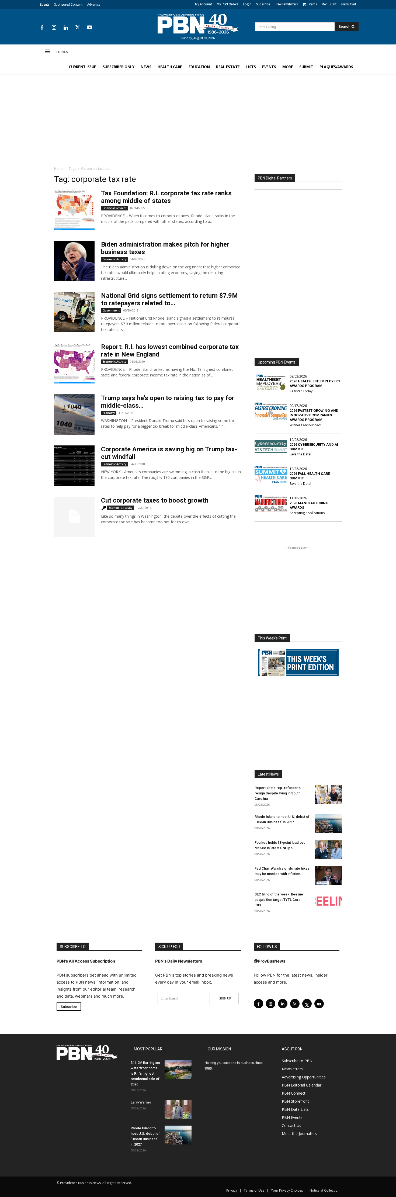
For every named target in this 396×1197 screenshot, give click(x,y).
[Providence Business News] (198, 24)
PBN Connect (293, 1093)
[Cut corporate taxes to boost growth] (74, 517)
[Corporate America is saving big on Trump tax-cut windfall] (74, 465)
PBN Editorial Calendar (301, 1085)
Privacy (231, 1190)
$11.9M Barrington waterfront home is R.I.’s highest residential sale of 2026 (145, 1073)
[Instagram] (53, 27)
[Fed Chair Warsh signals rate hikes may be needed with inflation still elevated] (328, 875)
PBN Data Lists (295, 1109)
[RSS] (295, 1003)
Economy (109, 413)
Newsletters (292, 1068)
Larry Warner (141, 1102)
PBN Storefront (295, 1101)
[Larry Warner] (178, 1109)
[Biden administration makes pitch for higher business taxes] (74, 261)
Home (59, 168)
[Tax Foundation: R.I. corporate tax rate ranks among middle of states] (74, 209)
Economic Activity (114, 259)
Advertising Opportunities (304, 1077)
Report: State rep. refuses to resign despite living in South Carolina (278, 793)
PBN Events (292, 1117)
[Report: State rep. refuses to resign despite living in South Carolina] (328, 794)
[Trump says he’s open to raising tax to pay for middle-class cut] (74, 414)
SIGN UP (225, 998)
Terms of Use (254, 1190)
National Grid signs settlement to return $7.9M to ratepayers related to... (169, 299)
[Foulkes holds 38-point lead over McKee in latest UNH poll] (328, 849)
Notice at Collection (324, 1190)
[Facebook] (42, 27)
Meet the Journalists (299, 1133)
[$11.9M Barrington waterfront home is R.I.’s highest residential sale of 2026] (178, 1069)
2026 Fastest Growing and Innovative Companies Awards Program (314, 415)
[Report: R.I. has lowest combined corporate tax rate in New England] (74, 363)
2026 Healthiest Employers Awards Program (315, 383)
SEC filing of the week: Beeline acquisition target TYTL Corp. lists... (279, 899)
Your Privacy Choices (287, 1190)
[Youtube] (89, 27)
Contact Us (291, 1125)
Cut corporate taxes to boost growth (154, 500)
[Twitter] (77, 27)
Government (111, 310)
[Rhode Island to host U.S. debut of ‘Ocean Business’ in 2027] (328, 823)
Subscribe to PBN (297, 1060)
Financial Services (115, 208)
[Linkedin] (65, 27)
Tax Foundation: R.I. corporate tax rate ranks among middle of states (166, 197)
